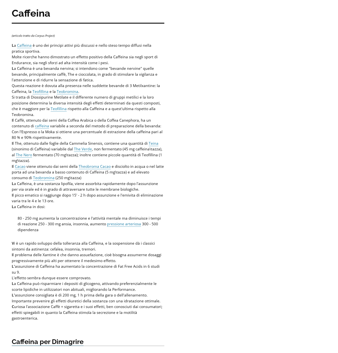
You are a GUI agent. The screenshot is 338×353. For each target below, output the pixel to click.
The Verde (83, 149)
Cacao (20, 166)
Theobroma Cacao (95, 166)
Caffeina (24, 45)
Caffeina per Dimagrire (48, 342)
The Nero (24, 154)
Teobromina (67, 91)
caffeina (42, 125)
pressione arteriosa (124, 223)
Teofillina (40, 91)
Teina (153, 143)
